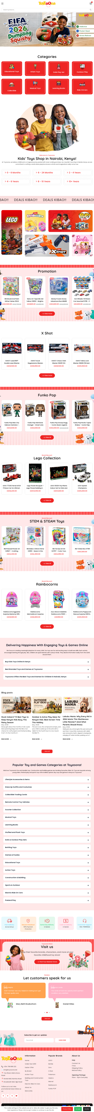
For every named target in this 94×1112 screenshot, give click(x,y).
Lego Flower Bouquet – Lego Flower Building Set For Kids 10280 (35, 488)
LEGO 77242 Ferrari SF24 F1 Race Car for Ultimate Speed (12, 488)
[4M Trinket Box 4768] (37, 536)
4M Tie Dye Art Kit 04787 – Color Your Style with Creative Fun (13, 551)
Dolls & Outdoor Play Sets (16, 840)
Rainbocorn (52, 1085)
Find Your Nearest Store (48, 962)
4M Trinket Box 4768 (37, 549)
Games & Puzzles (12, 855)
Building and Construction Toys (34, 1079)
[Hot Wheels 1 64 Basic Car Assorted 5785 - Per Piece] (35, 286)
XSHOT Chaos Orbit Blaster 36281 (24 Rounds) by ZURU (11, 363)
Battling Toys (10, 847)
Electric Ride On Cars (14, 893)
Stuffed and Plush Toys (15, 832)
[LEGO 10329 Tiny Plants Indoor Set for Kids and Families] (59, 473)
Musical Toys (10, 817)
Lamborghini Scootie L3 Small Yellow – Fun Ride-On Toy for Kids (58, 301)
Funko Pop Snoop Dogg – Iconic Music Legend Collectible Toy (11, 425)
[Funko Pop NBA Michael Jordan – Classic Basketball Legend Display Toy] (59, 410)
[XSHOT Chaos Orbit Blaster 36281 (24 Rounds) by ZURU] (12, 348)
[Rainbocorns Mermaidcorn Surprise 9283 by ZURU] (12, 599)
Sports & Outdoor (12, 885)
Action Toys (10, 870)
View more (48, 314)
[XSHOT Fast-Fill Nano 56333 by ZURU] (82, 348)
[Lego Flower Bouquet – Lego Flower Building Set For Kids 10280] (35, 473)
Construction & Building (15, 877)
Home (27, 1060)
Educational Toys (12, 862)
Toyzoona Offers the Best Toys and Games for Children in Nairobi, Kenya (35, 676)
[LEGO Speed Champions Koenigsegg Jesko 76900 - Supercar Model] (82, 473)
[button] (41, 44)
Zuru (49, 1067)
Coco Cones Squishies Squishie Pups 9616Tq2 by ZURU (82, 301)
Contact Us (76, 1063)
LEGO (50, 1060)
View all (47, 751)
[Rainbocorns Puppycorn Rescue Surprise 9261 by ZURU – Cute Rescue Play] (59, 599)
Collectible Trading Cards (16, 794)
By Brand (28, 1071)
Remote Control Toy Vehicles (17, 802)
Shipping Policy (77, 1068)
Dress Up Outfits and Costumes (18, 787)
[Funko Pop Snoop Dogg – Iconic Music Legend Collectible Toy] (12, 410)
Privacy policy (67, 1109)
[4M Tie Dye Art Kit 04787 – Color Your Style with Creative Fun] (13, 536)
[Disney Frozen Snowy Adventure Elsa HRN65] (12, 286)
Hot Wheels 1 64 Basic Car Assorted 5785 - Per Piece (35, 301)
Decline (87, 1109)
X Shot (50, 1071)
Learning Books (11, 825)
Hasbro (51, 1078)
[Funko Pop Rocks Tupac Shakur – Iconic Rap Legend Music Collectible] (35, 410)
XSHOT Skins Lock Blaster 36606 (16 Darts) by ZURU (35, 363)
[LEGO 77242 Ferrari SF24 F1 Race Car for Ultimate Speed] (12, 473)
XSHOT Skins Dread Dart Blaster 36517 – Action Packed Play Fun (59, 363)
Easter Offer (29, 1067)
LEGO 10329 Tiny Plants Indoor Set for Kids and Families (58, 488)
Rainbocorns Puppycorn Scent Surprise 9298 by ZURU (82, 614)
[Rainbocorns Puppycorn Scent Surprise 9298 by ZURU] (82, 599)
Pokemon (51, 1074)
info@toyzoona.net (10, 1070)
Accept (78, 1109)
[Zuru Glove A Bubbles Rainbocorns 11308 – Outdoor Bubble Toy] (35, 599)
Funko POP (52, 1089)
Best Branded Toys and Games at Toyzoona (24, 669)
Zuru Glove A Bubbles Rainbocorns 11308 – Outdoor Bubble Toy (35, 614)
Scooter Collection (13, 809)
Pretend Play (10, 900)
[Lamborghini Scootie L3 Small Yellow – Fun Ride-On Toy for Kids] (59, 286)
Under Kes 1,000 (30, 1064)
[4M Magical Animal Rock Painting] (60, 536)
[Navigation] (2, 3)
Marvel (50, 1081)
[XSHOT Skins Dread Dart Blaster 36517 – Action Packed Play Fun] (59, 348)
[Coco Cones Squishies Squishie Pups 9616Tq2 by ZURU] (82, 286)
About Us (28, 1087)
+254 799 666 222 (10, 1066)
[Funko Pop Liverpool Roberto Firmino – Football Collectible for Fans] (82, 410)
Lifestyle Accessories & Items (17, 779)
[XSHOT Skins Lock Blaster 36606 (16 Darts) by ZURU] (35, 348)
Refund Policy (77, 1070)
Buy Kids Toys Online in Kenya (17, 661)
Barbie (50, 1064)
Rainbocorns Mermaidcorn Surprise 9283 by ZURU (12, 614)
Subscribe (62, 1040)
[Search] (91, 9)
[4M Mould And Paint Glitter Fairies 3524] (84, 536)
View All (48, 437)
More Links (28, 1091)
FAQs (74, 1066)
